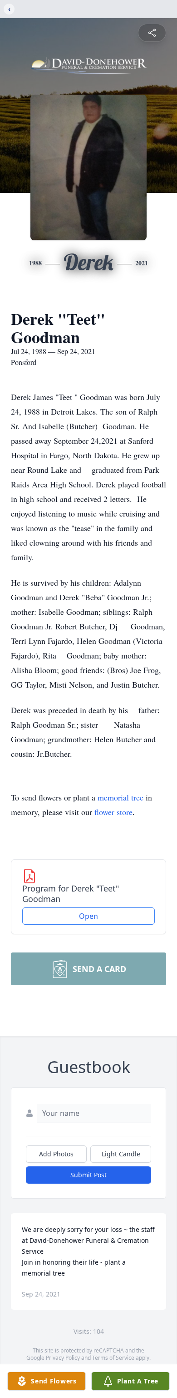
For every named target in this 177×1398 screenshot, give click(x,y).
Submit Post (88, 1174)
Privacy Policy (63, 1358)
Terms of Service (113, 1358)
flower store (113, 811)
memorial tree (120, 797)
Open (88, 916)
